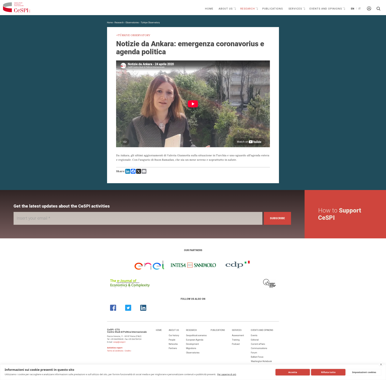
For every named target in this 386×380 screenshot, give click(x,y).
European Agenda (194, 340)
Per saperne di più (226, 374)
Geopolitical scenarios (196, 335)
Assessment (238, 335)
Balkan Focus (257, 357)
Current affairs (258, 344)
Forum (254, 352)
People (172, 340)
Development (192, 344)
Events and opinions (326, 8)
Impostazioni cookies (364, 372)
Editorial (255, 340)
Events (254, 335)
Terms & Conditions (115, 351)
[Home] (16, 7)
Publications (272, 8)
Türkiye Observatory (150, 22)
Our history (174, 335)
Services (295, 8)
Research (248, 8)
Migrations (191, 348)
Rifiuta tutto (328, 372)
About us (226, 8)
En (352, 8)
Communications (259, 348)
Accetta (292, 372)
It (359, 8)
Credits (128, 351)
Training (236, 340)
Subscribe (277, 218)
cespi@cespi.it (119, 342)
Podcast (236, 344)
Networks (173, 344)
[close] (380, 364)
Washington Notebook (261, 361)
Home (209, 8)
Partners (173, 348)
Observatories (132, 22)
